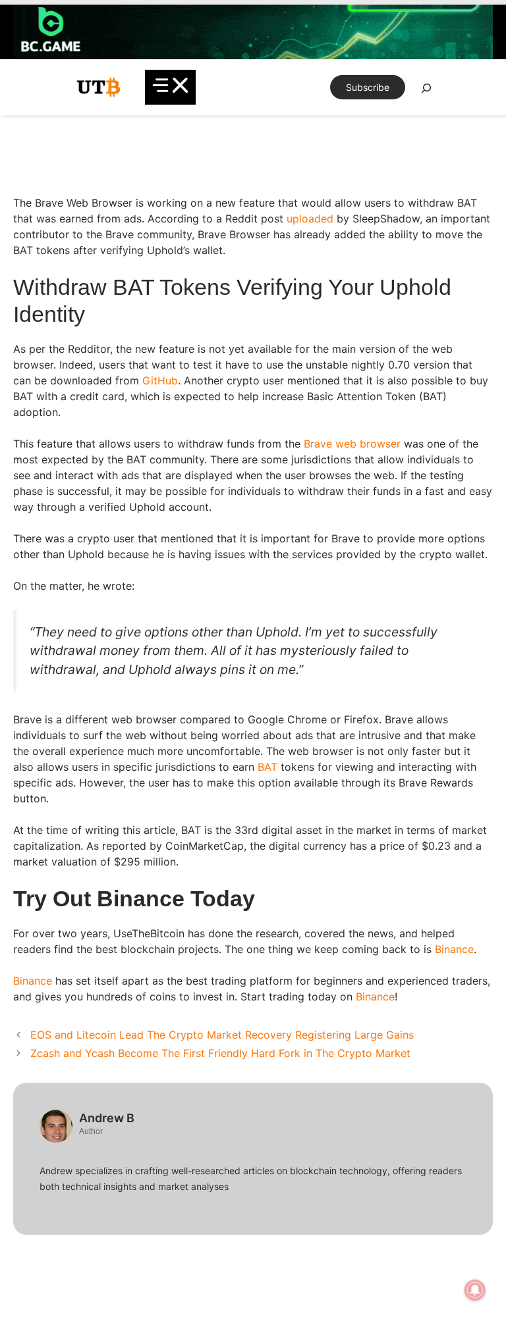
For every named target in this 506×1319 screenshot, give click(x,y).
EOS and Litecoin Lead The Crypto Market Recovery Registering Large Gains (222, 1034)
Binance (454, 949)
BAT (267, 766)
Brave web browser (352, 443)
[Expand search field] (426, 91)
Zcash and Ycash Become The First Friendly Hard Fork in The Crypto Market (220, 1053)
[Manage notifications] (475, 1290)
